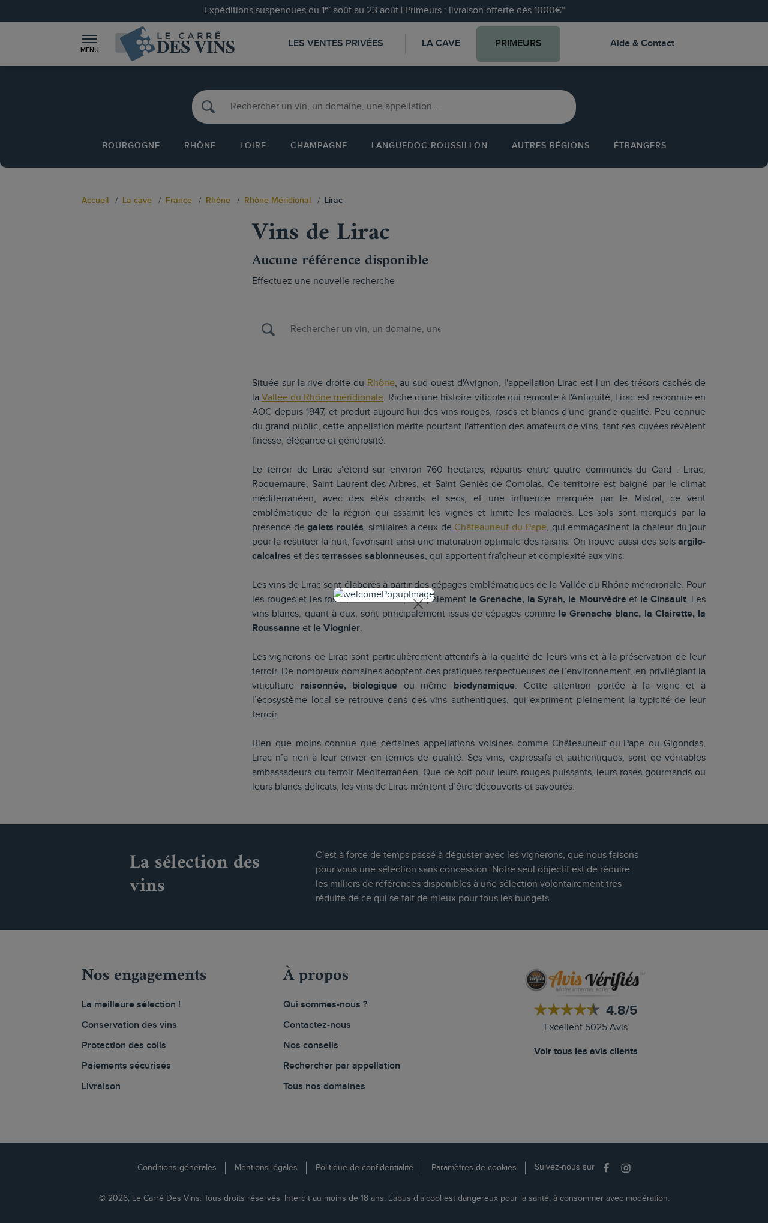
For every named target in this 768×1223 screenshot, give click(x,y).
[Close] (418, 604)
